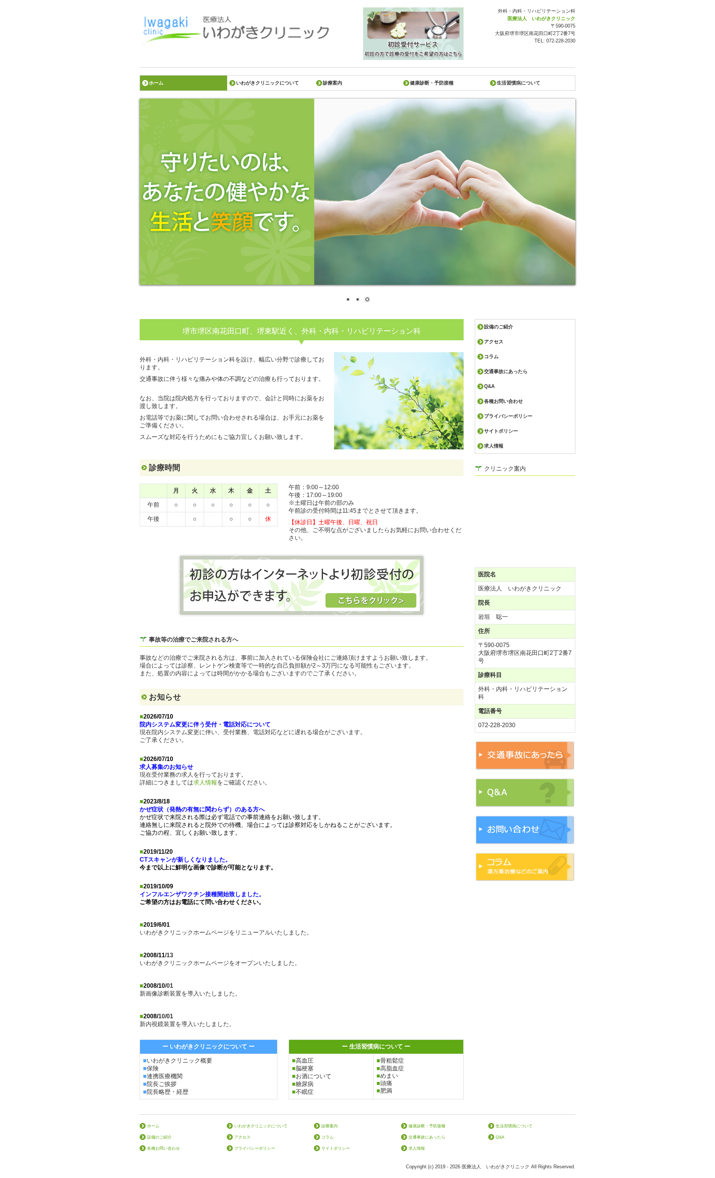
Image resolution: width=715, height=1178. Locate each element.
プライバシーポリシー (508, 416)
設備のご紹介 (498, 326)
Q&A (489, 386)
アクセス (493, 341)
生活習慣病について (518, 83)
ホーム (156, 83)
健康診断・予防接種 (432, 83)
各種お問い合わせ (503, 401)
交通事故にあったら (506, 371)
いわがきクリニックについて (267, 83)
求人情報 (205, 782)
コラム (491, 356)
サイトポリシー (501, 431)
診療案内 (332, 83)
